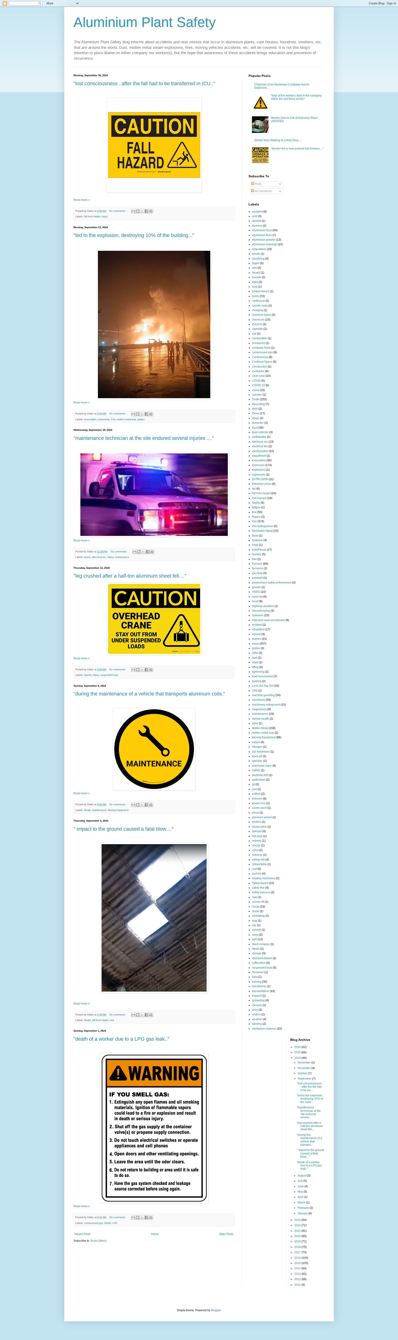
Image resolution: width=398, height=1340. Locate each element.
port (254, 789)
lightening (258, 671)
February (304, 1207)
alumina (257, 225)
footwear (257, 540)
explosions (104, 419)
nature (256, 742)
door (255, 408)
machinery (258, 699)
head (255, 601)
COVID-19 (258, 385)
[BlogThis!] (137, 211)
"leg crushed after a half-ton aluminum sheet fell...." (129, 576)
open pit (257, 756)
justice (256, 648)
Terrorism (258, 972)
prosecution (259, 826)
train (255, 976)
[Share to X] (142, 211)
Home (155, 1234)
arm (254, 267)
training (256, 981)
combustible (259, 338)
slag (254, 920)
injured (87, 675)
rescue (256, 845)
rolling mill (258, 859)
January (303, 1213)
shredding (258, 915)
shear (255, 911)
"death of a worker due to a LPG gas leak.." (121, 1039)
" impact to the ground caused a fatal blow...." (123, 829)
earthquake (259, 436)
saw (254, 897)
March (302, 1202)
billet (255, 282)
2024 (297, 1058)
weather (257, 1019)
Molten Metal (260, 728)
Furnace (257, 563)
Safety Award (260, 883)
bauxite (256, 277)
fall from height (92, 216)
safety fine (258, 887)
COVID (256, 380)
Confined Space (262, 361)
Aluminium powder (263, 239)
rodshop (257, 854)
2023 (297, 1220)
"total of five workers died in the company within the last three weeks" (296, 97)
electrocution (260, 451)
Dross (255, 413)
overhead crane (262, 765)
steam (256, 948)
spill (254, 939)
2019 (297, 1241)
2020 (297, 1236)
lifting (255, 667)
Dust (255, 427)
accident (257, 211)
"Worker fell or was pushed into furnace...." (297, 148)
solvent (256, 929)
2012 (297, 1279)
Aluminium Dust (262, 230)
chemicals (258, 319)
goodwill (257, 577)
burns (87, 557)
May (301, 1191)
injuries (256, 638)
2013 (297, 1274)
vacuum (257, 1005)
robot (255, 850)
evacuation (90, 419)
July (300, 1180)
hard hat (257, 596)
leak (254, 657)
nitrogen (257, 746)
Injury (105, 216)
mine (255, 723)
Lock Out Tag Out (262, 685)
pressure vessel (262, 817)
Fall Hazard (259, 498)
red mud (257, 836)
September (305, 1078)
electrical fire (260, 446)
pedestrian (258, 779)
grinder (256, 587)
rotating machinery (263, 878)
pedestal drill (260, 775)
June (301, 1186)
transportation (260, 991)
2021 (297, 1230)
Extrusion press (261, 483)
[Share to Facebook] (146, 211)
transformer (259, 986)
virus (255, 1009)
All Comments (263, 191)
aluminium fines (262, 235)
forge (255, 544)
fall (254, 488)
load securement (262, 676)
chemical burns (261, 314)
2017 (297, 1252)
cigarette (257, 328)
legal (255, 662)
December (304, 1062)
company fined (261, 347)
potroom (257, 798)
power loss (259, 803)
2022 (297, 1225)
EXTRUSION (260, 479)
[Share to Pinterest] (151, 211)
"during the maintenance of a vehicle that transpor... (309, 1139)
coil (254, 333)
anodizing (258, 258)
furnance (257, 568)
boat (255, 286)
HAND (256, 591)
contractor (258, 371)
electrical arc (99, 557)
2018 (297, 1247)
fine (254, 512)
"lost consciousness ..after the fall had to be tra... (309, 1087)
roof (112, 1020)
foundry (256, 554)
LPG (114, 1223)
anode (256, 253)
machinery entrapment (266, 704)
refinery (256, 840)
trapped (257, 995)
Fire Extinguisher (262, 526)
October (303, 1073)
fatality (256, 502)
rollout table (259, 864)
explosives (258, 474)
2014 (297, 1268)
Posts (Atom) (98, 1240)
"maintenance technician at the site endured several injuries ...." (143, 438)
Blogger (216, 1310)
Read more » (81, 199)
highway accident (263, 606)
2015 (297, 1263)
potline (141, 419)
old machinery (261, 751)
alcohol (256, 220)
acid (254, 216)
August (302, 1175)
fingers (256, 516)
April (301, 1197)
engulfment (259, 455)
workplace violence (264, 1028)
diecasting (258, 404)
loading (256, 681)
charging (257, 310)
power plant (259, 807)
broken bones (260, 291)
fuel (254, 559)
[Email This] (133, 211)
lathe (255, 652)
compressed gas (93, 1223)
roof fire (256, 873)
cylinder (257, 394)
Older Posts (226, 1234)
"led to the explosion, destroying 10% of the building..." (133, 235)
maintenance (122, 557)
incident (257, 624)
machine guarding (263, 695)
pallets (256, 770)
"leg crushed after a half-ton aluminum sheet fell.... (310, 1126)
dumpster (258, 422)
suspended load (109, 675)
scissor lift (258, 901)
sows (255, 934)
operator (257, 760)
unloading (258, 1000)
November (304, 1068)
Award (256, 272)
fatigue (256, 507)
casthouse (258, 300)
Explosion (258, 465)
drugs (255, 418)
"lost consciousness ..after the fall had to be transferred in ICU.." (144, 83)
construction (259, 366)
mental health (260, 718)
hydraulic (257, 615)
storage (256, 953)
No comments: (117, 211)
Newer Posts (83, 1234)
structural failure (262, 958)
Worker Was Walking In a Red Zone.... (277, 140)
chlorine (257, 324)
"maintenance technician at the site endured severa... (309, 1112)
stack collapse (261, 944)
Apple (255, 263)
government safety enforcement (271, 582)
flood (255, 535)
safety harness (261, 892)
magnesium (259, 709)
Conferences (260, 357)
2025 (297, 1052)
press (255, 812)
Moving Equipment (118, 810)
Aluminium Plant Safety (144, 22)
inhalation (258, 629)
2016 (297, 1257)
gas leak (257, 573)
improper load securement (268, 620)
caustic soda (260, 305)
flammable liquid (262, 530)
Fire (113, 419)
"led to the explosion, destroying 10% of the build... (310, 1099)
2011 (297, 1284)
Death (87, 810)
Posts (257, 184)
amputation (259, 249)
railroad (257, 831)
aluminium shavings (264, 244)
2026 (297, 1047)
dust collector (260, 432)
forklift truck (259, 549)
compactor (258, 343)
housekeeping (261, 610)
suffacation (259, 962)
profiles (256, 821)
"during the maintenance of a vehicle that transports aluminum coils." (149, 694)
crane (255, 390)
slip (254, 925)
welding (257, 1023)
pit (253, 784)
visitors (256, 1014)
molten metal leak (126, 419)
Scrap (255, 906)
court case (258, 375)
